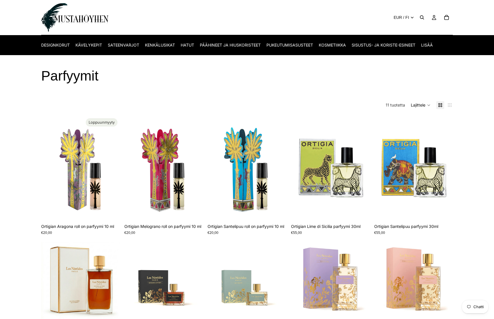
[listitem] (427, 45)
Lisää (199, 212)
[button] (421, 105)
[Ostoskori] (446, 17)
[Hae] (422, 17)
